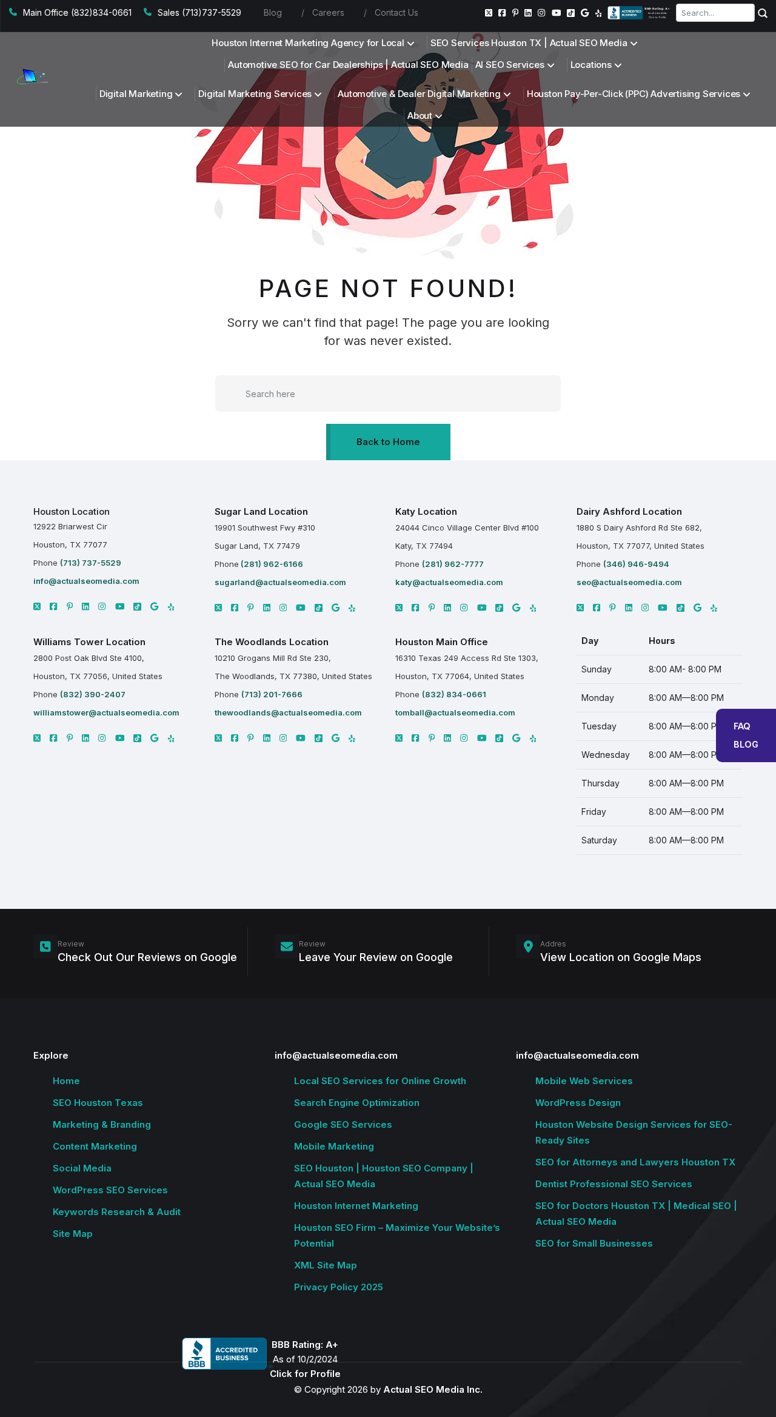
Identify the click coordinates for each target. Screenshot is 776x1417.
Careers (328, 12)
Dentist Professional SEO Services (613, 1184)
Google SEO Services (343, 1124)
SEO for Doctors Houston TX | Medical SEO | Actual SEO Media (636, 1213)
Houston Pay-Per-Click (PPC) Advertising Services (633, 93)
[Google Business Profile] (584, 12)
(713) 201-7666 (272, 694)
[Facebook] (502, 12)
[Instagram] (541, 12)
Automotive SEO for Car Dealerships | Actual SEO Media (348, 64)
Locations (591, 64)
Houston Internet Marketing (356, 1205)
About (419, 115)
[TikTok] (571, 13)
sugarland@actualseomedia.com (280, 582)
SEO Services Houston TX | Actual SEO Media (528, 43)
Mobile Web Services (584, 1081)
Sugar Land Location (261, 511)
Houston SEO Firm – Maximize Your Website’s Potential (397, 1235)
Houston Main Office (441, 642)
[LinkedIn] (528, 12)
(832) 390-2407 (92, 694)
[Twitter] (488, 12)
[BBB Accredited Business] (640, 12)
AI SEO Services (509, 64)
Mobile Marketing (334, 1146)
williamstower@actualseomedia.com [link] (106, 712)
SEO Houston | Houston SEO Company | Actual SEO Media (383, 1176)
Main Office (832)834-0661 (77, 12)
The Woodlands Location (272, 642)
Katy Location (426, 511)
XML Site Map (325, 1265)
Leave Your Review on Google (376, 957)
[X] (37, 606)
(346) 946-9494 (636, 564)
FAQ (742, 726)
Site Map (73, 1233)
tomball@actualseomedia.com (455, 712)
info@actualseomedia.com (86, 581)
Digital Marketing (136, 93)
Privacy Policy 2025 (338, 1287)
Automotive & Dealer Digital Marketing (419, 93)
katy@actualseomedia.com (449, 582)
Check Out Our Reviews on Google (147, 957)
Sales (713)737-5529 (199, 12)
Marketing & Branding (102, 1124)
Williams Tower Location (89, 642)
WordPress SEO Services (110, 1190)
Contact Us (396, 12)
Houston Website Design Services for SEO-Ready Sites (633, 1132)
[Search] (763, 13)
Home (66, 1081)
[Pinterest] (515, 12)
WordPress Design (578, 1102)
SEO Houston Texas (98, 1102)
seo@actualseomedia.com (629, 582)
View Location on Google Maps (620, 957)
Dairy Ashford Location (629, 511)
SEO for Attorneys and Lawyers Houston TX (635, 1162)
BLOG (746, 744)
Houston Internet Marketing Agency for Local (308, 43)
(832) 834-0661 (454, 694)
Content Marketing (95, 1146)
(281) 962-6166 (271, 564)
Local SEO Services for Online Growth (380, 1081)
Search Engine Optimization (357, 1102)
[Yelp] (599, 12)
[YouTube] (556, 12)
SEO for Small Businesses (594, 1243)
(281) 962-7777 (453, 564)
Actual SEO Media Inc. (433, 1389)
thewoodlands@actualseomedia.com (288, 712)
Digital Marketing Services (255, 93)
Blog (273, 12)
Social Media (82, 1168)
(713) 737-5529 (90, 563)
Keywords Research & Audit (117, 1212)
